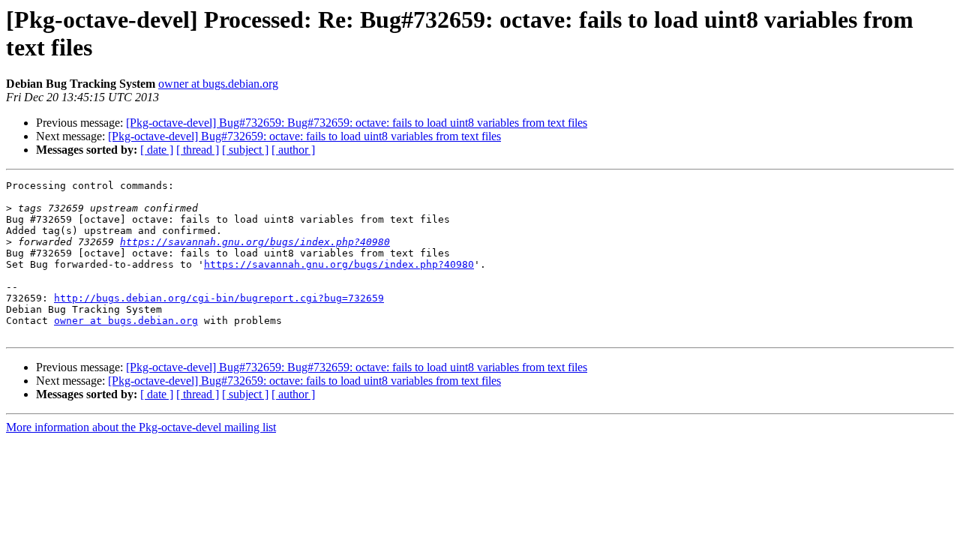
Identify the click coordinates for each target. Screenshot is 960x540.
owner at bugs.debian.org (218, 83)
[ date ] (156, 149)
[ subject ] (245, 149)
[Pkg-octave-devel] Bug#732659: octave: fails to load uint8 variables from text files (304, 136)
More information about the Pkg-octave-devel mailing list (141, 427)
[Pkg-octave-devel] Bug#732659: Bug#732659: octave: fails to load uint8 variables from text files (356, 122)
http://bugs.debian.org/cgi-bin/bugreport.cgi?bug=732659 (219, 298)
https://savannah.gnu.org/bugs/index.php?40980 (255, 242)
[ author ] (293, 149)
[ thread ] (197, 149)
